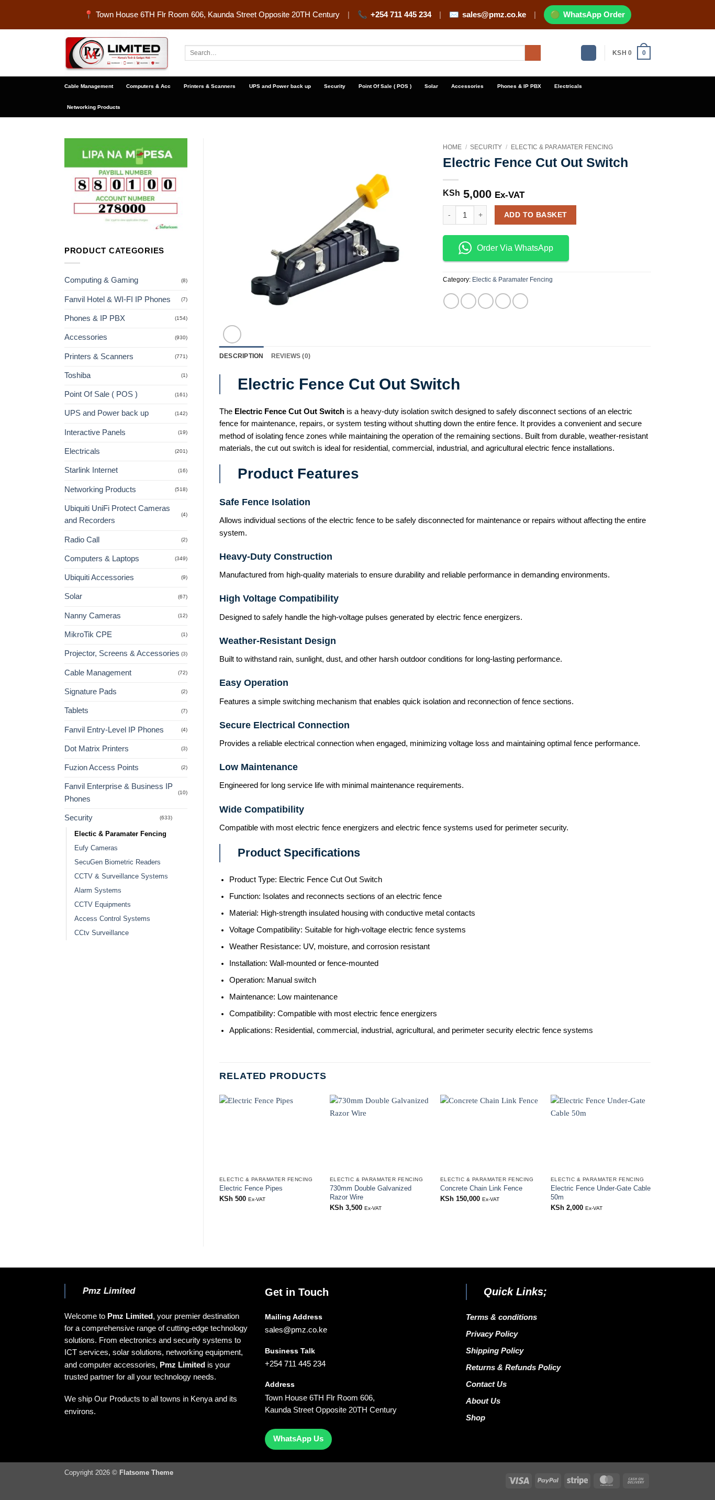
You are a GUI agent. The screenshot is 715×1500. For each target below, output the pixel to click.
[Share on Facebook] (451, 301)
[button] (588, 53)
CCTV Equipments (102, 904)
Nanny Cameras (92, 616)
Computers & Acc (148, 86)
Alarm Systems (97, 890)
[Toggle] (181, 818)
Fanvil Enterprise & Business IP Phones (118, 792)
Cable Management (88, 86)
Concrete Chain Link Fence (481, 1188)
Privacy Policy (492, 1334)
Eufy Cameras (96, 848)
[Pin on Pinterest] (503, 301)
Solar (431, 86)
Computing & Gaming (101, 280)
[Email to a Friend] (486, 301)
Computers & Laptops (101, 558)
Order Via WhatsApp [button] (515, 247)
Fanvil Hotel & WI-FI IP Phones (117, 299)
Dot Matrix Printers (96, 749)
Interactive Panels (95, 432)
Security (334, 86)
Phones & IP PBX (519, 86)
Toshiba (77, 375)
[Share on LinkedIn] (520, 301)
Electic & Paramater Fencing (120, 834)
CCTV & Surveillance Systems (121, 876)
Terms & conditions (503, 1317)
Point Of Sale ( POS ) (385, 86)
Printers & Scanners (210, 86)
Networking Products (93, 107)
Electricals (568, 86)
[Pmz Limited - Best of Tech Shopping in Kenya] (116, 53)
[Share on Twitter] (468, 301)
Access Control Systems (112, 919)
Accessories (467, 86)
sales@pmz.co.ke (494, 14)
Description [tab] (241, 355)
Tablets (76, 710)
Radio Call (81, 540)
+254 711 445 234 (401, 14)
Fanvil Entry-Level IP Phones (114, 730)
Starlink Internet (91, 470)
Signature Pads (90, 691)
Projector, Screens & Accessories (122, 653)
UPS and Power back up (280, 86)
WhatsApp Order (594, 14)
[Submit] (533, 53)
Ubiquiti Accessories (99, 577)
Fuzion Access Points (101, 767)
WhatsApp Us (298, 1439)
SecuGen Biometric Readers (117, 862)
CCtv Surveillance (101, 933)
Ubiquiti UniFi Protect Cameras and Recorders (117, 514)
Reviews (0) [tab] (291, 355)
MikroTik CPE (88, 634)
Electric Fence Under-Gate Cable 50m (601, 1192)
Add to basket (535, 214)
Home (452, 147)
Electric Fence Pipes (251, 1188)
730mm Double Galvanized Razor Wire (370, 1192)
